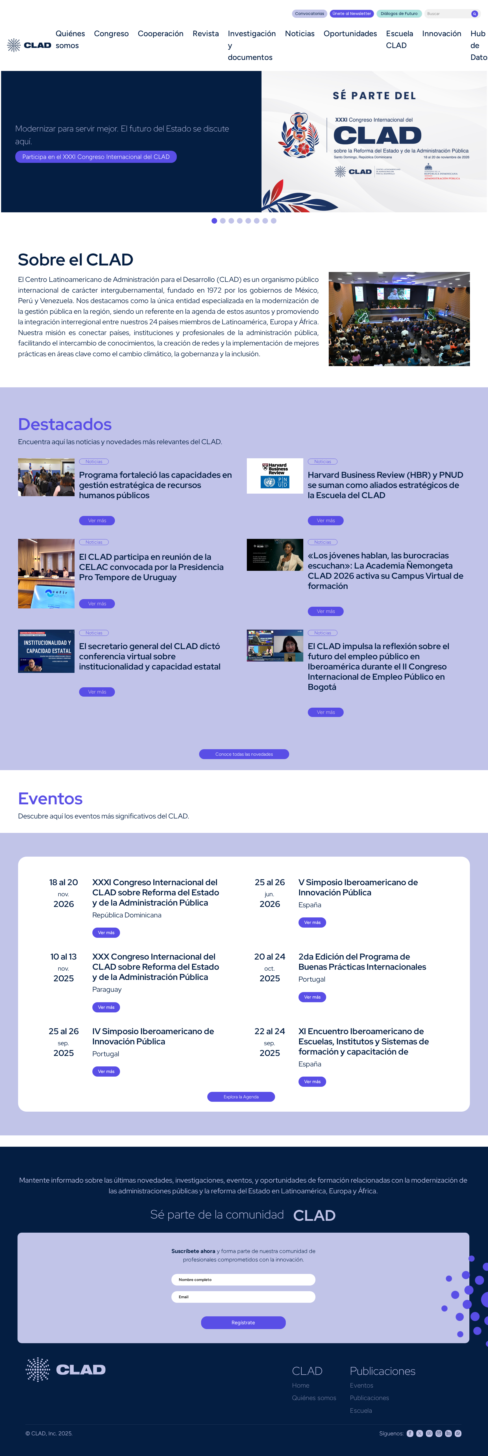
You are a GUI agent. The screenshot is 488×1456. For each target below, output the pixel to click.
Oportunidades (350, 33)
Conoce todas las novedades (244, 754)
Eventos (361, 1385)
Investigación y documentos (252, 45)
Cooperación (161, 33)
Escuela (361, 1410)
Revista (206, 33)
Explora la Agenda (241, 1096)
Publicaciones (369, 1398)
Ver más (97, 520)
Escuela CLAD (399, 39)
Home (300, 1385)
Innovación (441, 33)
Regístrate (243, 1322)
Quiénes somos (70, 39)
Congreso (111, 33)
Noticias (300, 33)
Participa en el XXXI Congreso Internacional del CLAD (96, 157)
